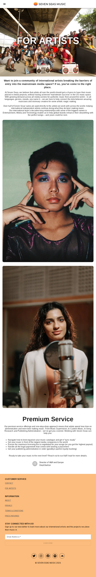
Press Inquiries (12, 516)
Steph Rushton (45, 465)
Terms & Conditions (14, 511)
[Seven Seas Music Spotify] (55, 556)
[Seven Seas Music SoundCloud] (62, 556)
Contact (9, 483)
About (8, 500)
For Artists (10, 488)
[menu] (5, 4)
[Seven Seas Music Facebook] (48, 556)
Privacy (8, 506)
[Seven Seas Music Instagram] (41, 556)
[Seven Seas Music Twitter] (34, 556)
